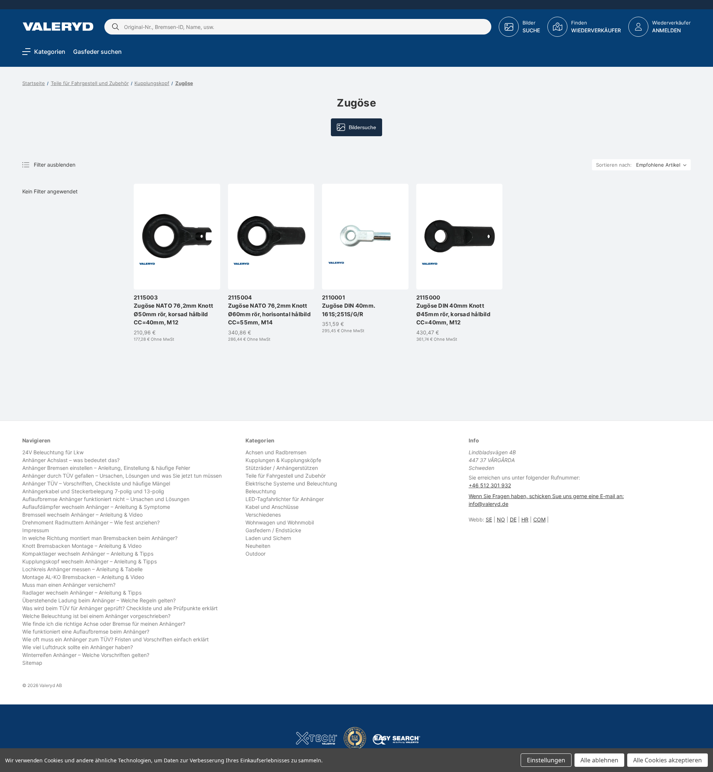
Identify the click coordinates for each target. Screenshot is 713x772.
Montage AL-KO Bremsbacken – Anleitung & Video (83, 577)
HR (524, 519)
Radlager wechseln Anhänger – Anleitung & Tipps (81, 592)
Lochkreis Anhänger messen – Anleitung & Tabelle (82, 569)
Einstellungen (546, 760)
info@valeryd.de (488, 504)
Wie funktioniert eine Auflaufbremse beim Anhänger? (85, 631)
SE (489, 519)
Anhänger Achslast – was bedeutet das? (71, 460)
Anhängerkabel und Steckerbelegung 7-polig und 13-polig (93, 491)
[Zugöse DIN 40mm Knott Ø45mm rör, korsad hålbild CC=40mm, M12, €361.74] (459, 236)
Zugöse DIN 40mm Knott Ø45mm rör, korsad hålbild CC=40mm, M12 (453, 310)
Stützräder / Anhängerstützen (281, 468)
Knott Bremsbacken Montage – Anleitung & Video (81, 546)
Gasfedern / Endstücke (273, 530)
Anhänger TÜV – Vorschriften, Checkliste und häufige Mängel (96, 483)
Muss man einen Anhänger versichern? (68, 585)
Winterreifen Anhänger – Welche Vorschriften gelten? (85, 655)
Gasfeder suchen (97, 51)
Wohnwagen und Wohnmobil (279, 522)
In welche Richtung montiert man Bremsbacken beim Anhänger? (100, 538)
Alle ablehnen (599, 760)
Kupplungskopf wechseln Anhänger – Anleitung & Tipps (89, 561)
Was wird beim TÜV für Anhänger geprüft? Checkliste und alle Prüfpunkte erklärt (120, 608)
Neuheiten (257, 546)
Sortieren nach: (614, 165)
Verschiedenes (263, 514)
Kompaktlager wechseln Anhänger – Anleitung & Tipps (87, 553)
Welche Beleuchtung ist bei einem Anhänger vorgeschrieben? (96, 616)
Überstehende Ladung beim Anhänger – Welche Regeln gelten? (99, 600)
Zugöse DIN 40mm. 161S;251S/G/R (348, 306)
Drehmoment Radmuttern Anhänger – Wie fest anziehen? (91, 522)
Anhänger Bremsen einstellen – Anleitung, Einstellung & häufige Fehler (106, 468)
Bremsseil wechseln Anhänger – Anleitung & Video (82, 514)
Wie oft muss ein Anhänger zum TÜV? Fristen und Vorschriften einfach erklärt (115, 639)
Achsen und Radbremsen (275, 452)
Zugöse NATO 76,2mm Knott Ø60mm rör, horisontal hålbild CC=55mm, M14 (269, 310)
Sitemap (32, 663)
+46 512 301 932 (490, 485)
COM (539, 519)
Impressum (35, 530)
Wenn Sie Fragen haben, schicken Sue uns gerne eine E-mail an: (546, 496)
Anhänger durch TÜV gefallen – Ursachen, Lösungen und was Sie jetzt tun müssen (122, 475)
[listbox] (663, 164)
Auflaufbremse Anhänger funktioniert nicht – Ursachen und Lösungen (105, 499)
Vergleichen (177, 277)
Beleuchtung (260, 491)
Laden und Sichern (268, 538)
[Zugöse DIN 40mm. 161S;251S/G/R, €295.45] (365, 236)
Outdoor (255, 553)
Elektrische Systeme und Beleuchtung (291, 483)
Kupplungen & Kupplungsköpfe (283, 460)
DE (513, 519)
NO (501, 519)
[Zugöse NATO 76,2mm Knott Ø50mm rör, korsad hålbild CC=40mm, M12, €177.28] (176, 236)
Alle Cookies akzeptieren (667, 760)
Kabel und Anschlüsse (272, 507)
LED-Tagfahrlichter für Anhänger (284, 499)
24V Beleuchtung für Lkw (53, 452)
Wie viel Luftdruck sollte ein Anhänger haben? (77, 647)
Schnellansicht (180, 263)
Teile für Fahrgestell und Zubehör (285, 475)
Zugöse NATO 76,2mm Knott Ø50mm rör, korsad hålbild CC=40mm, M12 (173, 310)
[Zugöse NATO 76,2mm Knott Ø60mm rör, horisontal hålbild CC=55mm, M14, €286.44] (271, 236)
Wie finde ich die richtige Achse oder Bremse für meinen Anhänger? (103, 624)
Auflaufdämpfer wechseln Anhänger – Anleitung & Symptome (96, 507)
